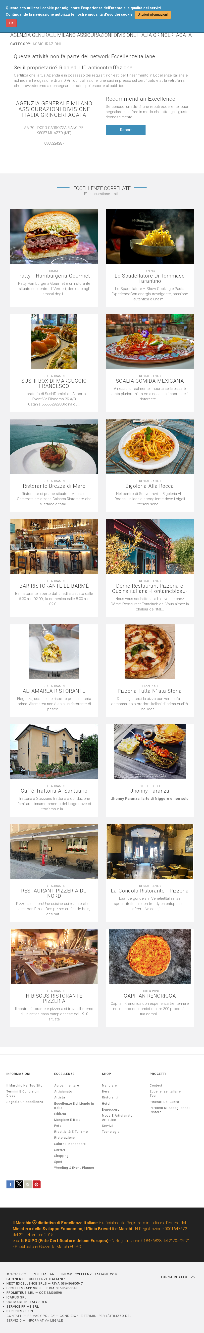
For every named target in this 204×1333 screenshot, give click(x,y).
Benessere (110, 1109)
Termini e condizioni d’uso (23, 1093)
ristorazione (64, 1137)
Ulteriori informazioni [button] (153, 14)
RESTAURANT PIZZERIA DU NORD (54, 893)
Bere (105, 1091)
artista (59, 1097)
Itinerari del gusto (164, 1102)
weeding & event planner (74, 1168)
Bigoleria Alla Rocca (150, 486)
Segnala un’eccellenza (24, 1102)
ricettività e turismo (71, 1131)
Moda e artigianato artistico (117, 1118)
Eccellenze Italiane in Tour (167, 1093)
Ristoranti (110, 1097)
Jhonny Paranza (149, 791)
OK (11, 23)
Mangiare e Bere (67, 1120)
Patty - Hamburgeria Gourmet (54, 276)
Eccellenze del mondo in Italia (74, 1106)
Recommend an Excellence (140, 99)
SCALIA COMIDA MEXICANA (150, 381)
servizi (59, 1150)
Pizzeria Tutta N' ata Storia (150, 691)
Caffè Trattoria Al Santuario (54, 791)
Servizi (107, 1126)
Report (126, 129)
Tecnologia (111, 1131)
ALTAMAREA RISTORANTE (54, 691)
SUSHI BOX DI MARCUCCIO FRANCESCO (54, 383)
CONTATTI (14, 1316)
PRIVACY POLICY (41, 1316)
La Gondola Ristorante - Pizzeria (150, 890)
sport (58, 1162)
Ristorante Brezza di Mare (54, 486)
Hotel (106, 1103)
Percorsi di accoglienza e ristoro (171, 1110)
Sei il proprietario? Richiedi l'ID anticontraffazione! (74, 67)
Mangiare (109, 1085)
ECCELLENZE (64, 1074)
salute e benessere (70, 1144)
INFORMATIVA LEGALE (45, 1320)
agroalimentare (66, 1085)
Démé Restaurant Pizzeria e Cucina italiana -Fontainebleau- (150, 588)
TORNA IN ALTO (175, 1277)
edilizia (60, 1114)
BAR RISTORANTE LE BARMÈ (54, 586)
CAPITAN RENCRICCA (150, 996)
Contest (156, 1085)
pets (57, 1126)
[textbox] (150, 798)
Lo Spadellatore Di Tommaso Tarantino (150, 278)
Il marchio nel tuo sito (24, 1085)
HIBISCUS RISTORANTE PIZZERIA (54, 998)
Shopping (61, 1156)
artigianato (63, 1091)
